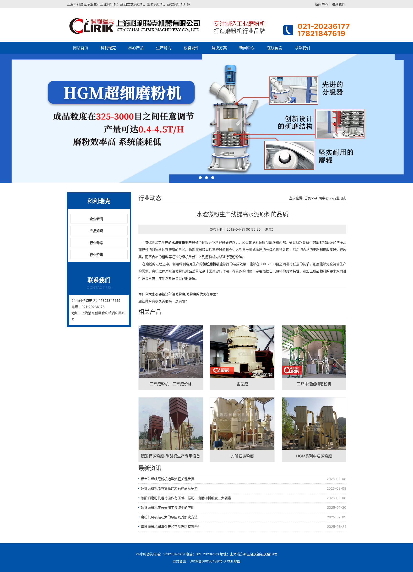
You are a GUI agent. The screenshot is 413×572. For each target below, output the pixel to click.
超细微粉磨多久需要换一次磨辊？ (163, 301)
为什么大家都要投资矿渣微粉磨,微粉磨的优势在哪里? (178, 294)
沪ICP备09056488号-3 (208, 561)
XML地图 (233, 561)
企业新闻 (96, 219)
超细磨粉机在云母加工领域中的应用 (167, 507)
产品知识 (96, 231)
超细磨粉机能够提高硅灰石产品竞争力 (169, 488)
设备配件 (191, 47)
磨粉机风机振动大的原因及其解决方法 (169, 517)
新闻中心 (321, 4)
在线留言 (274, 47)
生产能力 (163, 47)
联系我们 (338, 4)
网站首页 (80, 47)
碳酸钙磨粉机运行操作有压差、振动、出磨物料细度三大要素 (186, 498)
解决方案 (219, 47)
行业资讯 (96, 255)
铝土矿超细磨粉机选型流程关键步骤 (167, 479)
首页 (307, 198)
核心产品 (136, 47)
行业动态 (96, 243)
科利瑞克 (108, 47)
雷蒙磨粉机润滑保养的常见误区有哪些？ (171, 526)
